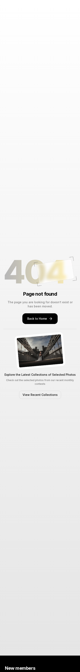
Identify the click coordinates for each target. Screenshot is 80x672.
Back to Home (37, 318)
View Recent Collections (40, 394)
